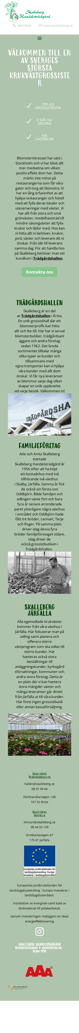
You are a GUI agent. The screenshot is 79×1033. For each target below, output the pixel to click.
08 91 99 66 (40, 789)
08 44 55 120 (39, 827)
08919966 (24, 26)
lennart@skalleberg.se (39, 822)
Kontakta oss (39, 272)
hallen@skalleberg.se (58, 26)
